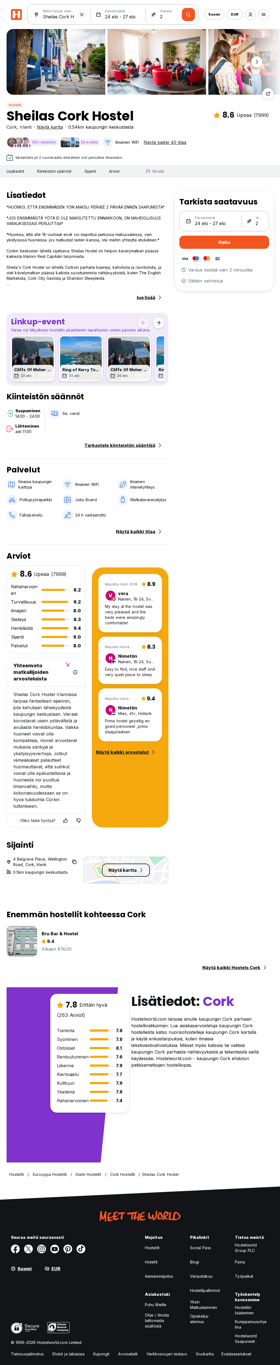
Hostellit (152, 1247)
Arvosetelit (128, 1354)
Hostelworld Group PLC (246, 1248)
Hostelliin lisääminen (244, 1310)
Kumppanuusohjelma (250, 1324)
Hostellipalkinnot (205, 1290)
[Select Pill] (250, 14)
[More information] (75, 672)
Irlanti (25, 127)
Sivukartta (205, 1354)
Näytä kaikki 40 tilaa (165, 142)
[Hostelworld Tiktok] (81, 1249)
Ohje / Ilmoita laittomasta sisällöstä (157, 1320)
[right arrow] (158, 322)
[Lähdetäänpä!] (188, 14)
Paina (240, 1262)
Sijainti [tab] (90, 171)
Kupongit (101, 1354)
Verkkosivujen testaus (167, 1354)
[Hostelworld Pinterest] (67, 1249)
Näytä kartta (50, 127)
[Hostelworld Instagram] (41, 1249)
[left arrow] (143, 322)
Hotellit (151, 1262)
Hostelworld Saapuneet (246, 1339)
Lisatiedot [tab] (15, 171)
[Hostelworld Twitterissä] (28, 1249)
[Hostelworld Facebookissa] (15, 1249)
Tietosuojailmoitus (27, 1354)
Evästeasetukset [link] (236, 1354)
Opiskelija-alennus (199, 1319)
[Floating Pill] (256, 61)
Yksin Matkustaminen (203, 1305)
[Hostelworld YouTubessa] (54, 1249)
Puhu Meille (155, 1304)
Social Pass (200, 1247)
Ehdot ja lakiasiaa (68, 1354)
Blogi (194, 1262)
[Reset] (81, 14)
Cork (12, 127)
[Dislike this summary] (78, 820)
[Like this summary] (65, 820)
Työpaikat (244, 1276)
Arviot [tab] (114, 171)
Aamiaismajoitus (159, 1276)
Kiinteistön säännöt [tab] (54, 171)
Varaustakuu (201, 1276)
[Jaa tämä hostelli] (267, 93)
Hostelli (15, 105)
